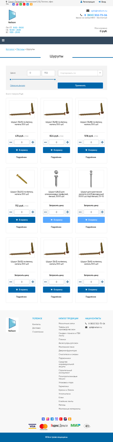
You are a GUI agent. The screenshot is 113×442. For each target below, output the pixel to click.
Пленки (62, 340)
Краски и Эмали (66, 390)
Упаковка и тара (66, 383)
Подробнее (21, 157)
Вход (103, 2)
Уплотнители (65, 394)
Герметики (64, 386)
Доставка (36, 328)
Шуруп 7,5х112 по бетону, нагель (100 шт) (22, 123)
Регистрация (88, 2)
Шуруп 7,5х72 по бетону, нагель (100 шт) (56, 263)
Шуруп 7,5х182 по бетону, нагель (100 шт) (91, 123)
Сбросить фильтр (17, 86)
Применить (80, 86)
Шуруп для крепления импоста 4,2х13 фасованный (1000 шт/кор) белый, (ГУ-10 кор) (91, 194)
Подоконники (65, 358)
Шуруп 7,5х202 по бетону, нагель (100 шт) (21, 193)
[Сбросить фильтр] (17, 84)
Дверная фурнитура (68, 351)
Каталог (10, 49)
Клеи (61, 398)
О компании (37, 332)
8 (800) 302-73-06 (97, 324)
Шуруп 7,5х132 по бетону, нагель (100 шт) (22, 263)
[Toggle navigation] (3, 40)
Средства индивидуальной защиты (66, 364)
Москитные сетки (67, 324)
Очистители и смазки (68, 355)
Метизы (20, 49)
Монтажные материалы (69, 409)
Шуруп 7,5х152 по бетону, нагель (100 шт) (56, 123)
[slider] (10, 79)
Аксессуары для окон (68, 343)
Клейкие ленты (66, 401)
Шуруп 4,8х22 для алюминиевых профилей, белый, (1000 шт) (56, 194)
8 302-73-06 (95, 15)
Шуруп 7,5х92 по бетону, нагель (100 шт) (91, 263)
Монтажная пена (66, 347)
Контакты (36, 324)
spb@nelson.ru (99, 11)
